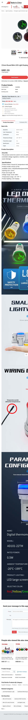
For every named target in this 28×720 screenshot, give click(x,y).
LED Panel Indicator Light (8, 691)
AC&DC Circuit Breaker (20, 677)
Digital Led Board (7, 706)
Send (14, 632)
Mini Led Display (17, 706)
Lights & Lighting (9, 10)
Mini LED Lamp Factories (8, 702)
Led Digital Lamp (21, 702)
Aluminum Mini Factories (20, 699)
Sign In (3, 115)
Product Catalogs (22, 671)
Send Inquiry (14, 77)
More (2, 708)
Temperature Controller (6, 677)
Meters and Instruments (7, 674)
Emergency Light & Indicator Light (20, 10)
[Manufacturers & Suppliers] (14, 2)
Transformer (18, 674)
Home (2, 10)
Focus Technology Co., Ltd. (18, 714)
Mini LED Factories (7, 699)
